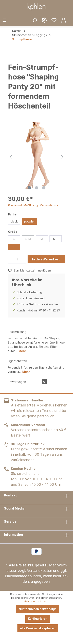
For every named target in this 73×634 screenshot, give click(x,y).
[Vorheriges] (11, 156)
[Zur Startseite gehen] (36, 6)
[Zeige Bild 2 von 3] (36, 187)
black (14, 221)
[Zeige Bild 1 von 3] (29, 187)
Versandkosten (39, 570)
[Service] (44, 20)
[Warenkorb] (71, 17)
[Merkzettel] (54, 20)
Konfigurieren (37, 618)
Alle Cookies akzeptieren (38, 628)
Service (10, 521)
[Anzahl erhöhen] (22, 259)
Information (13, 535)
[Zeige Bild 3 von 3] (43, 187)
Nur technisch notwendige (38, 609)
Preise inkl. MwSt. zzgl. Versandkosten (34, 205)
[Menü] (4, 20)
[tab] (36, 341)
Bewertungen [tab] (26, 381)
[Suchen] (34, 20)
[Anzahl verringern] (12, 259)
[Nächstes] (62, 156)
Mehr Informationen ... (36, 601)
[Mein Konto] (64, 20)
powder (29, 221)
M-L (55, 238)
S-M (28, 238)
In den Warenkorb (46, 259)
